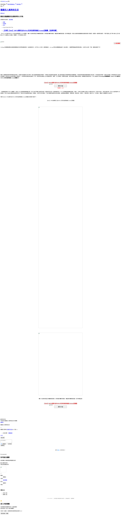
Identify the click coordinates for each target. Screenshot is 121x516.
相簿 (4, 22)
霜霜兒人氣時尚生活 (10, 10)
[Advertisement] (49, 59)
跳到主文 (3, 13)
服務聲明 (72, 498)
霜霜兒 (2, 422)
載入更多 (2, 437)
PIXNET (51, 498)
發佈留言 (2, 445)
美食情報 (11, 19)
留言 (11, 429)
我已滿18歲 (3, 513)
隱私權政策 (68, 498)
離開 (7, 513)
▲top (2, 435)
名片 (4, 25)
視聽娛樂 (10, 433)
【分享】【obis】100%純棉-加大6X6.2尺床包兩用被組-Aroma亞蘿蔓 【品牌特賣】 (30, 30)
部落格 (4, 23)
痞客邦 (8, 429)
